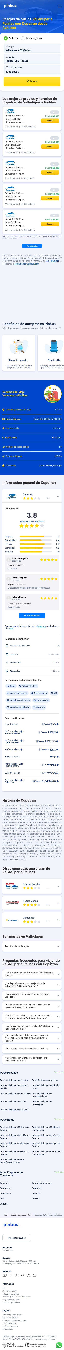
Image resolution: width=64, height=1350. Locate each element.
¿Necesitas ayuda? (17, 1238)
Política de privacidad (11, 1303)
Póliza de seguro (9, 1323)
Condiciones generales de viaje (14, 1321)
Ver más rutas (32, 246)
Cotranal (36, 1198)
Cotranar (4, 1204)
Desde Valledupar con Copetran (14, 1080)
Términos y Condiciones (12, 1315)
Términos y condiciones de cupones (16, 1297)
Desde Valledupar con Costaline (14, 1109)
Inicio (6, 1215)
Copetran (41, 626)
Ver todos (58, 1072)
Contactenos (7, 1329)
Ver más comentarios (32, 615)
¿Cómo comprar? (9, 1291)
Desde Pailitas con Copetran (45, 1080)
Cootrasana (5, 1188)
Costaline (36, 1193)
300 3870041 (52, 261)
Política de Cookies (10, 1326)
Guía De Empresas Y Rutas (22, 1215)
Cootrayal (36, 1188)
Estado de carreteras (10, 1294)
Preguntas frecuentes (10, 1300)
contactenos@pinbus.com (26, 264)
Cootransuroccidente (41, 1183)
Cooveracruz (6, 1193)
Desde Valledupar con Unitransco (15, 1093)
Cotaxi (3, 1198)
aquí (11, 628)
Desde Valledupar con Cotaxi (13, 1101)
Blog (4, 1288)
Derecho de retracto (10, 1318)
